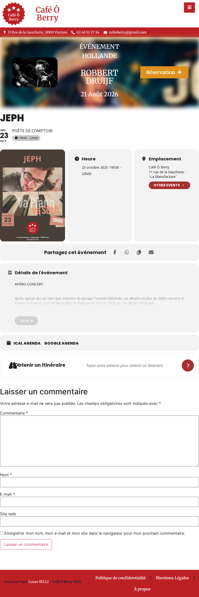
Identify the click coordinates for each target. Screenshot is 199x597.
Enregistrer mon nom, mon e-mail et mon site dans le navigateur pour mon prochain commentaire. (94, 533)
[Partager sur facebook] (115, 252)
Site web (8, 514)
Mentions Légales (172, 577)
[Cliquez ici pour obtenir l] (188, 365)
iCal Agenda (27, 343)
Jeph (46, 303)
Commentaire (14, 413)
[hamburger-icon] (189, 7)
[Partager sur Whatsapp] (127, 252)
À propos (142, 589)
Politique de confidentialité (120, 577)
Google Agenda (61, 343)
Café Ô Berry (47, 14)
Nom (6, 475)
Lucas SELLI (38, 582)
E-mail (7, 494)
